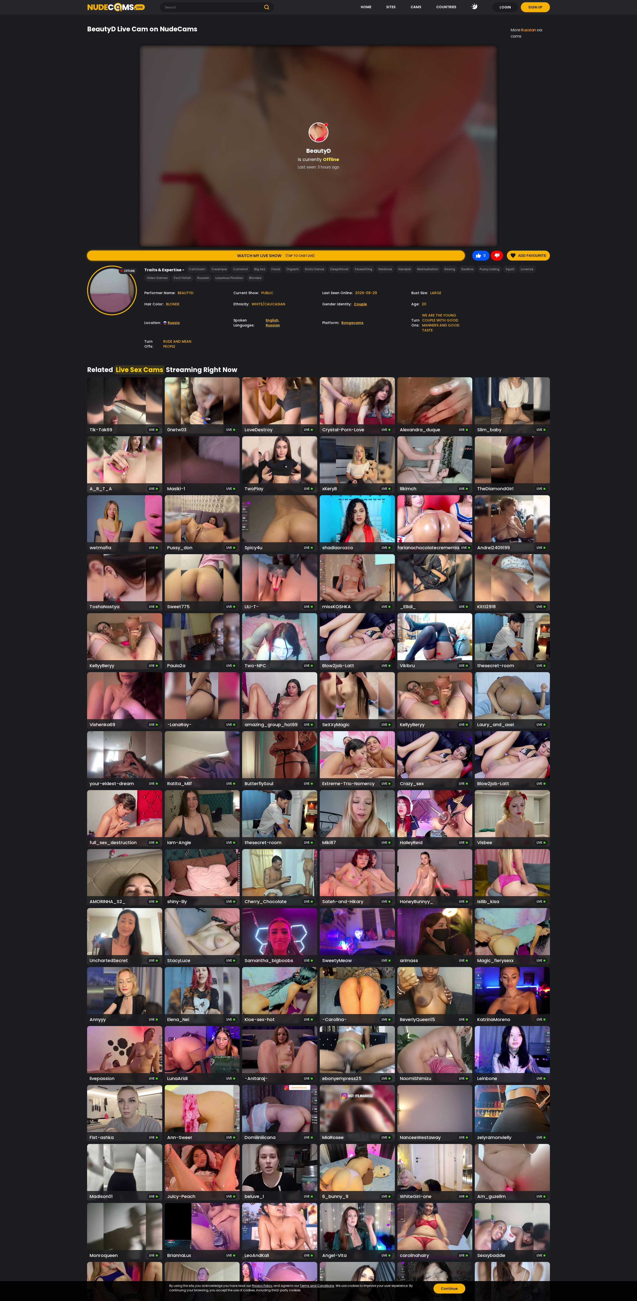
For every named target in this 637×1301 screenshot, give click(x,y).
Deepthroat (339, 269)
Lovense (527, 269)
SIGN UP (535, 7)
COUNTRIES (446, 6)
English (272, 320)
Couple (360, 304)
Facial (275, 269)
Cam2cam (197, 269)
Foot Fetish (182, 278)
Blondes (255, 278)
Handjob (404, 269)
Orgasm (292, 269)
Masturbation (427, 269)
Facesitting (363, 269)
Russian (203, 278)
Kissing (449, 269)
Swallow (467, 269)
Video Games (157, 278)
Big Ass (259, 269)
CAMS (416, 6)
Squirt (510, 269)
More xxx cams (526, 33)
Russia (174, 322)
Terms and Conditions (317, 1286)
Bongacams (352, 322)
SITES (391, 6)
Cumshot (240, 269)
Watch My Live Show (276, 256)
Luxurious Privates (229, 278)
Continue (449, 1288)
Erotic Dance (314, 269)
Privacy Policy (262, 1286)
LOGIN (505, 7)
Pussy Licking (489, 269)
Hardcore (385, 269)
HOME (366, 6)
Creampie (219, 269)
